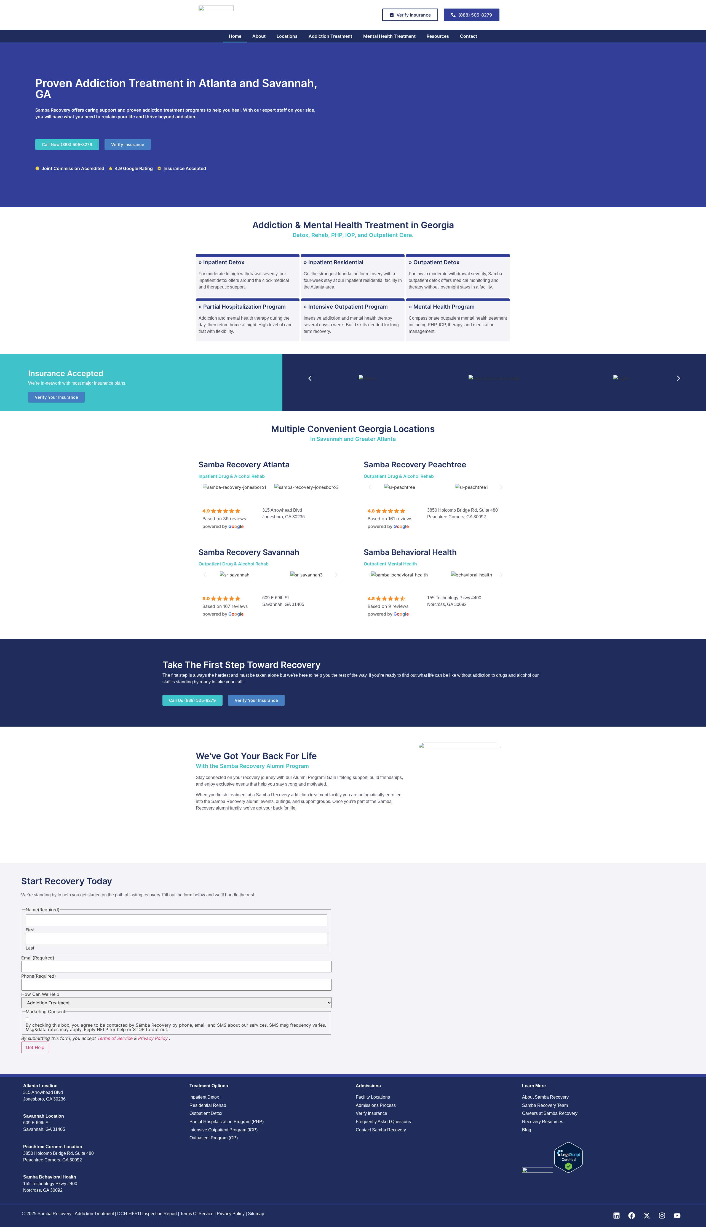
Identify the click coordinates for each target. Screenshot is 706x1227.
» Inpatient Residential (333, 262)
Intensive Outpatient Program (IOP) (223, 1130)
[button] (309, 378)
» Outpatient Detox (434, 262)
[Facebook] (631, 1216)
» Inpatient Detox (221, 262)
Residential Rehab (207, 1105)
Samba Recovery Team (545, 1105)
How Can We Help (40, 994)
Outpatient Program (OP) (213, 1138)
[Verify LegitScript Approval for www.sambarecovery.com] (568, 1171)
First (30, 929)
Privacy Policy (153, 1038)
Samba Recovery (54, 1213)
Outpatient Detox (205, 1113)
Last (30, 948)
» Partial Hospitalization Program (242, 306)
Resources (438, 36)
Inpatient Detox (204, 1097)
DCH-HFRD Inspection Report (147, 1213)
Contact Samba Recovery (381, 1130)
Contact (468, 36)
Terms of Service (115, 1038)
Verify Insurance (371, 1113)
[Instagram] (662, 1216)
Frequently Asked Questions (383, 1121)
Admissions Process (376, 1105)
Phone (38, 976)
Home (235, 36)
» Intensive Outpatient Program (346, 306)
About (259, 36)
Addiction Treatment (330, 36)
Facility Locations (373, 1097)
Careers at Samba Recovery (549, 1113)
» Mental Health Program (442, 306)
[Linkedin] (616, 1216)
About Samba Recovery (545, 1097)
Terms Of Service (197, 1213)
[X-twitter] (647, 1216)
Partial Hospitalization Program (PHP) (226, 1121)
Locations (287, 36)
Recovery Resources (542, 1121)
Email (37, 958)
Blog (526, 1130)
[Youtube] (677, 1216)
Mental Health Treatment (389, 36)
